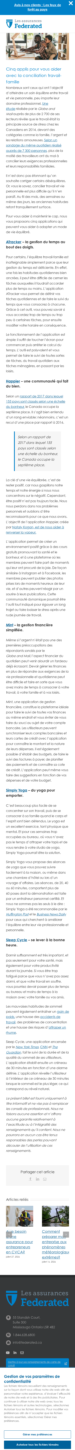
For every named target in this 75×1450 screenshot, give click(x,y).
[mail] (22, 1352)
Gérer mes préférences (37, 1434)
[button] (9, 1235)
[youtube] (8, 1352)
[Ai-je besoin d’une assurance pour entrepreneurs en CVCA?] (19, 1208)
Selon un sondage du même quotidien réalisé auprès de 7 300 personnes (33, 145)
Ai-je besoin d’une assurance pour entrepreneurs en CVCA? (19, 1241)
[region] (37, 1409)
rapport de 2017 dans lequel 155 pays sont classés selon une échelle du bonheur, (35, 401)
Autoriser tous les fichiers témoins (37, 1444)
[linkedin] (15, 1352)
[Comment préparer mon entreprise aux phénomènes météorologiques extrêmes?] (55, 1208)
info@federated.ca (27, 1342)
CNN (44, 1047)
